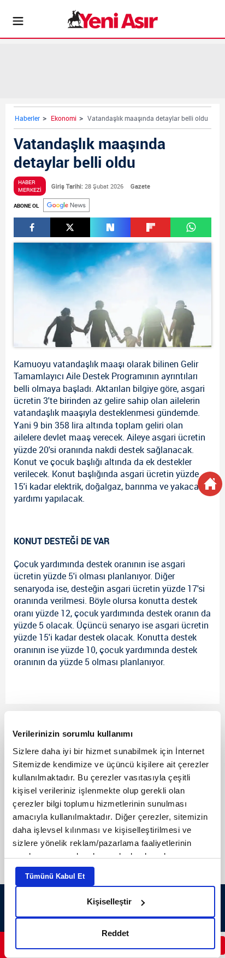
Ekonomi (63, 118)
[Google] (66, 205)
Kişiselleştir (109, 901)
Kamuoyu (32, 364)
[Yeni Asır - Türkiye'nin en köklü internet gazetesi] (113, 19)
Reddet (115, 933)
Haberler (27, 118)
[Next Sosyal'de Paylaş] (110, 227)
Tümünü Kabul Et (55, 876)
